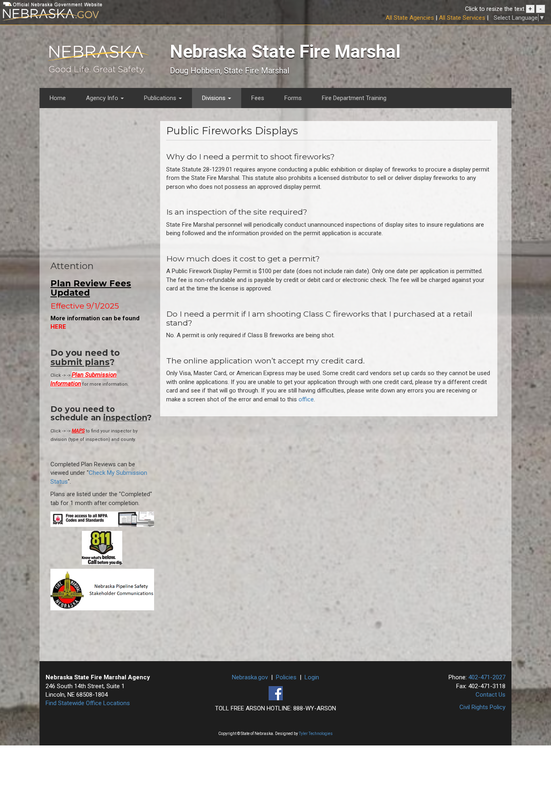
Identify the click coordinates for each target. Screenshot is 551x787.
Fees (257, 98)
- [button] (540, 9)
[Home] (98, 61)
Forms (293, 98)
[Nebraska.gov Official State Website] (91, 16)
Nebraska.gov (250, 677)
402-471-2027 (486, 677)
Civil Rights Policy (482, 707)
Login (312, 677)
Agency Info (103, 98)
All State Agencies (410, 17)
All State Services (462, 17)
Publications (161, 98)
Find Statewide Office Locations (88, 703)
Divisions (214, 98)
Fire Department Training (354, 98)
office (306, 399)
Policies (286, 677)
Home (58, 98)
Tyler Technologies (316, 733)
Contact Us (490, 694)
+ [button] (530, 9)
